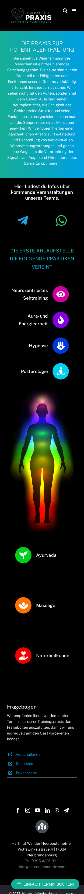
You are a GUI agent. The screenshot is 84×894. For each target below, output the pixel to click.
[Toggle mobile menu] (74, 10)
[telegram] (66, 810)
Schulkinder (26, 763)
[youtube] (37, 810)
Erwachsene (26, 773)
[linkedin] (47, 810)
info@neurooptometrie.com (42, 867)
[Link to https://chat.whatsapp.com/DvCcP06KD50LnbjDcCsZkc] (61, 220)
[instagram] (27, 810)
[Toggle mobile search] (65, 10)
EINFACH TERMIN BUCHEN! (49, 884)
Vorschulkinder (29, 754)
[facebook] (18, 810)
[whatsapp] (57, 810)
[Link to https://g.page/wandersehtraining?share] (42, 826)
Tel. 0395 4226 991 (41, 861)
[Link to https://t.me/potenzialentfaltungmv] (22, 220)
